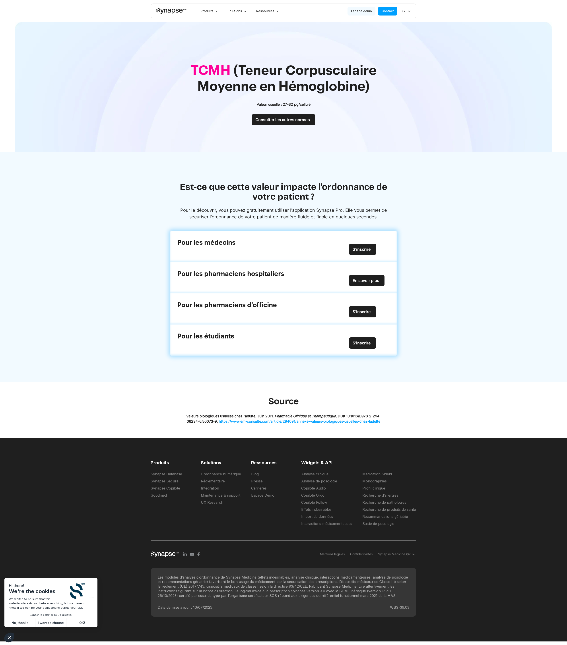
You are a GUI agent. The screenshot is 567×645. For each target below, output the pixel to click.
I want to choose (51, 623)
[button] (209, 11)
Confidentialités (361, 554)
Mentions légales (332, 554)
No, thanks (20, 623)
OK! (82, 623)
